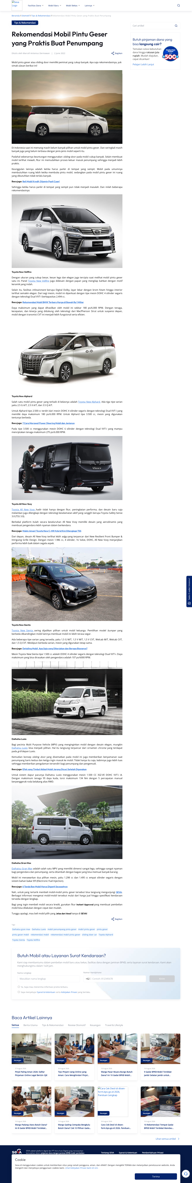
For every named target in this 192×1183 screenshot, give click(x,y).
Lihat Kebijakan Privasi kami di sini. (81, 1168)
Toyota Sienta (18, 940)
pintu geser (102, 929)
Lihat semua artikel (166, 1138)
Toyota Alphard (106, 934)
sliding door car (89, 934)
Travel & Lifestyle (114, 1025)
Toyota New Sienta (23, 630)
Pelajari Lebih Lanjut (143, 64)
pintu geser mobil (20, 934)
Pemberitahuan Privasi (152, 1152)
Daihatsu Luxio (20, 747)
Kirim (162, 978)
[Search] (176, 25)
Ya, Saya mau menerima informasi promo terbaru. (44, 987)
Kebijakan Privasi (69, 992)
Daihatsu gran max (21, 929)
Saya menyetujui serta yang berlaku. (56, 992)
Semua (15, 1025)
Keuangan (95, 1025)
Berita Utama (30, 1025)
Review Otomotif (76, 1025)
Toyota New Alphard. (89, 401)
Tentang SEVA (107, 1152)
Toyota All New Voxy (24, 509)
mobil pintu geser (86, 929)
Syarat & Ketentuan (46, 992)
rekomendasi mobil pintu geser (65, 934)
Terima (156, 1176)
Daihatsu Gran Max (22, 868)
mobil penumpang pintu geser (62, 929)
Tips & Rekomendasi (53, 1025)
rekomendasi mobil (40, 934)
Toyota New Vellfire (38, 280)
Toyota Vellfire (33, 940)
